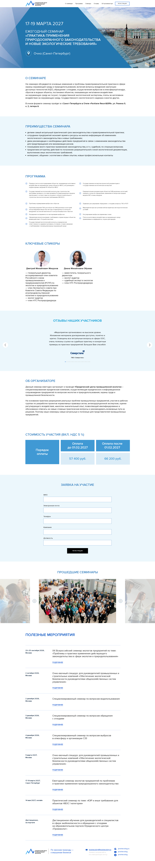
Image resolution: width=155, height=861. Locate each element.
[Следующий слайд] (149, 345)
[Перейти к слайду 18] (89, 361)
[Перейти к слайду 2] (66, 361)
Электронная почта (51, 506)
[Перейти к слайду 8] (75, 361)
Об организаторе (107, 3)
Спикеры (88, 3)
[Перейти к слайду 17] (88, 361)
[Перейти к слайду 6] (72, 361)
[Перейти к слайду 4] (69, 361)
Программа (79, 3)
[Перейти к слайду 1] (65, 361)
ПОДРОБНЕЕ (57, 662)
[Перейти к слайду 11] (79, 361)
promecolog (123, 852)
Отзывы (96, 3)
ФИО (45, 495)
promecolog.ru (123, 849)
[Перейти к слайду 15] (85, 361)
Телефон (47, 516)
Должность (48, 538)
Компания (47, 527)
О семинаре (69, 3)
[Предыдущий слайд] (5, 345)
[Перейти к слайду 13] (82, 361)
